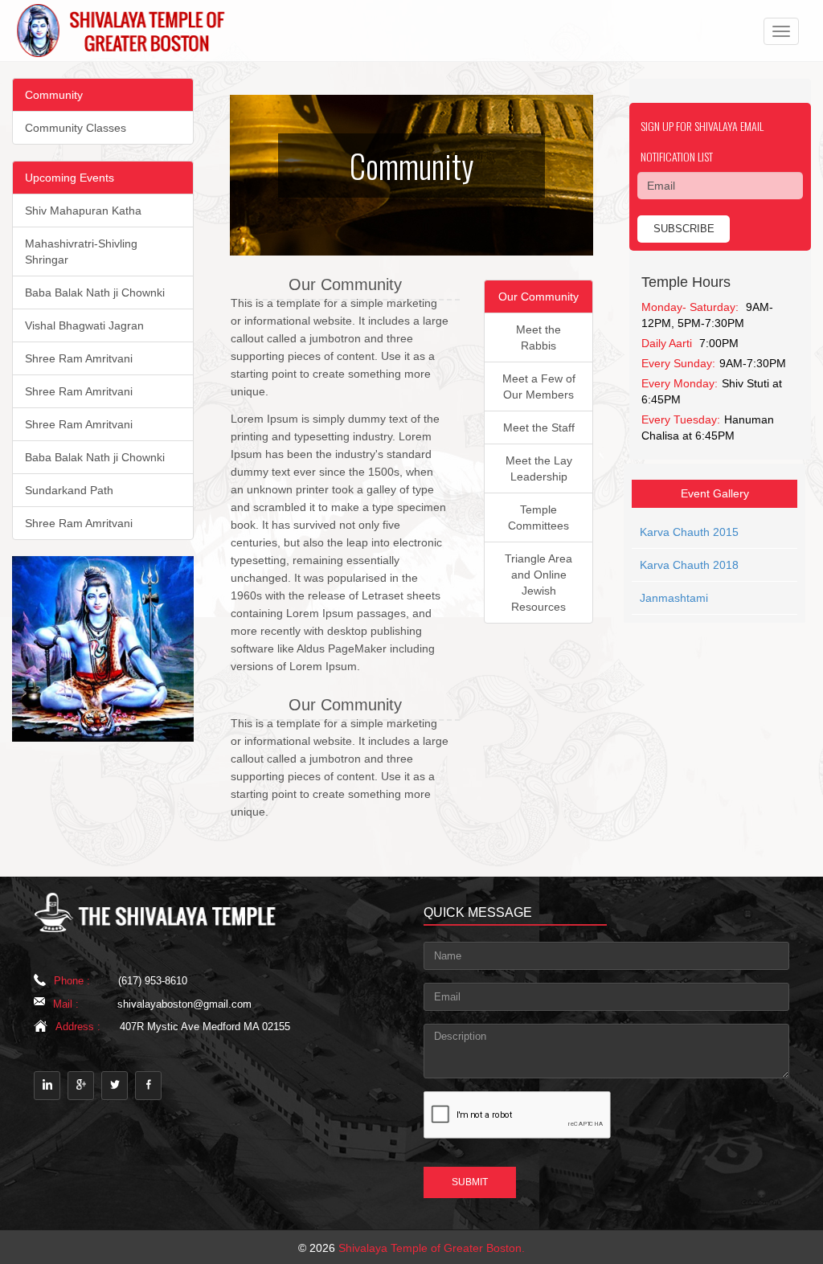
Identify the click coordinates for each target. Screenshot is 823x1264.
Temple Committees (538, 517)
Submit (470, 1182)
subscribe (683, 229)
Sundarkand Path (69, 490)
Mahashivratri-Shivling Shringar (81, 251)
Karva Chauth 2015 (689, 532)
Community (54, 94)
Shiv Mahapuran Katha (83, 210)
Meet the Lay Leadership (539, 468)
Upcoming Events (69, 177)
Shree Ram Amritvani (79, 358)
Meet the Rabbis (538, 337)
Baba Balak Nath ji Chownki (95, 292)
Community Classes (75, 127)
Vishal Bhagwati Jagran (84, 325)
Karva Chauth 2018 (689, 564)
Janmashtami (674, 597)
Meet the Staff (539, 427)
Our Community (538, 296)
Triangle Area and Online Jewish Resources (538, 582)
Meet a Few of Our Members (538, 386)
